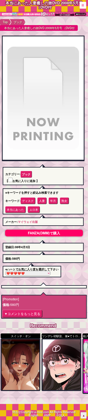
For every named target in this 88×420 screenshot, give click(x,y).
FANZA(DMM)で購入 (44, 232)
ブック (26, 174)
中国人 (60, 415)
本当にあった (15, 209)
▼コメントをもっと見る (22, 313)
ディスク (28, 201)
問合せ (16, 412)
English (33, 415)
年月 (53, 201)
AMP (47, 415)
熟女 (64, 201)
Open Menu (83, 5)
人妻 (42, 201)
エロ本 (33, 209)
